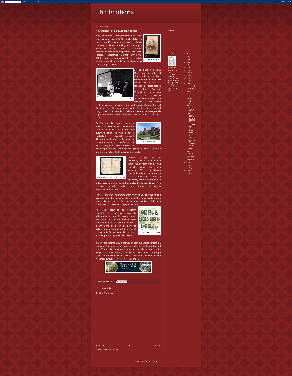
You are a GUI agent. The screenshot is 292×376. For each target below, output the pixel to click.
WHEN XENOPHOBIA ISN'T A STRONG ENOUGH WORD (191, 118)
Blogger (154, 361)
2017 (187, 81)
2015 (187, 162)
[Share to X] (122, 281)
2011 (187, 173)
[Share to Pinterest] (126, 281)
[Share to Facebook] (124, 281)
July (188, 101)
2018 (187, 78)
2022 (187, 67)
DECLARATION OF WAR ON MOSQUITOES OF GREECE (191, 128)
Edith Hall (173, 68)
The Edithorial (116, 11)
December (190, 86)
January (190, 159)
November (190, 88)
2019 (187, 75)
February (190, 156)
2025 (187, 59)
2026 (187, 57)
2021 (187, 70)
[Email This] (117, 281)
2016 (187, 83)
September (190, 94)
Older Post (157, 346)
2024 (187, 62)
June (189, 103)
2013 (187, 168)
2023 (187, 65)
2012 (187, 170)
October (190, 91)
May (188, 148)
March (189, 154)
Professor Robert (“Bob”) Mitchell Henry (116, 55)
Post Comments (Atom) (111, 349)
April (189, 151)
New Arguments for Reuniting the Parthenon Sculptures (191, 140)
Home (129, 346)
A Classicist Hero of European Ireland (191, 108)
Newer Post (100, 346)
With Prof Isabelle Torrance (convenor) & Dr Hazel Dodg (114, 98)
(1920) (104, 145)
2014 (187, 165)
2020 (187, 73)
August (189, 98)
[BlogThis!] (120, 281)
